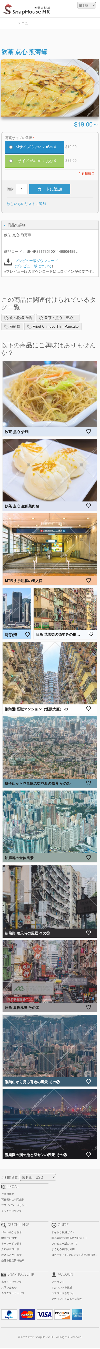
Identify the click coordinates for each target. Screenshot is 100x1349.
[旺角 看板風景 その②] (50, 971)
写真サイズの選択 (19, 138)
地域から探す (9, 1238)
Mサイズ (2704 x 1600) (36, 147)
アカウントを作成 (62, 1287)
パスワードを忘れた (63, 1293)
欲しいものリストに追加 (26, 203)
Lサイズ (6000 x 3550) (36, 160)
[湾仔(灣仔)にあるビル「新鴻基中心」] (17, 609)
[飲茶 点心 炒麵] (50, 394)
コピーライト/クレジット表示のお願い (74, 1254)
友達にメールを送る (57, 203)
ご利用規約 (7, 1194)
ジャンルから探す (11, 1232)
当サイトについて (11, 1282)
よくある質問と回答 (63, 1249)
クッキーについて (11, 1210)
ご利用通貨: (10, 1178)
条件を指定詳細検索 (12, 1260)
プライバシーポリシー (14, 1205)
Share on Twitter (77, 203)
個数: (10, 189)
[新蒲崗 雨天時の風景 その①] (50, 897)
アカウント (58, 1282)
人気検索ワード (10, 1249)
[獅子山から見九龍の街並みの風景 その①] (50, 747)
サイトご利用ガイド (63, 1232)
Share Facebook (67, 203)
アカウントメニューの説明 (67, 1298)
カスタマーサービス (12, 1293)
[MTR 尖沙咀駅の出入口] (50, 544)
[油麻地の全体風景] (50, 822)
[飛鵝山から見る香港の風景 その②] (50, 1046)
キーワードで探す (11, 1243)
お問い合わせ (9, 1287)
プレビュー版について (34, 265)
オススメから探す (11, 1254)
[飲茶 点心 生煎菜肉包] (50, 470)
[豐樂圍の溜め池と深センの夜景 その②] (50, 1119)
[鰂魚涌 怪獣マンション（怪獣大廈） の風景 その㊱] (50, 673)
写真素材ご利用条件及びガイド (69, 1238)
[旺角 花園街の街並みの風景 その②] (65, 609)
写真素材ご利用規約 (12, 1199)
